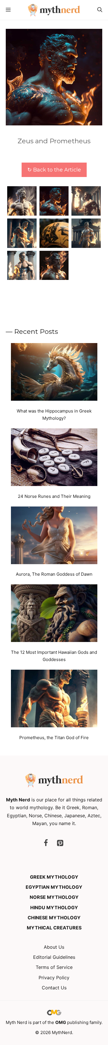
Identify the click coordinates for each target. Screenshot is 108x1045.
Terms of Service (54, 967)
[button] (100, 10)
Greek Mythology (54, 877)
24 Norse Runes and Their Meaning (54, 496)
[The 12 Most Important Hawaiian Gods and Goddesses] (54, 614)
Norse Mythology (54, 897)
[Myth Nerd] (54, 10)
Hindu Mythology (54, 907)
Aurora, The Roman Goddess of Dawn (54, 574)
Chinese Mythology (54, 917)
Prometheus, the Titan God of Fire (54, 737)
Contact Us (54, 988)
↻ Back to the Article (54, 170)
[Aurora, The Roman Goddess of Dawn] (54, 536)
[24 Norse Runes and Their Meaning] (54, 458)
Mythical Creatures (54, 928)
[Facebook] (45, 843)
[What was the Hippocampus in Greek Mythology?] (54, 373)
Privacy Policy (54, 977)
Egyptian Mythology (54, 887)
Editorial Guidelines (54, 957)
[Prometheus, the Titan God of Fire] (54, 700)
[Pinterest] (60, 843)
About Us (54, 947)
